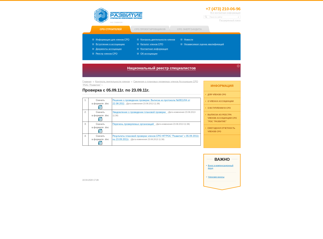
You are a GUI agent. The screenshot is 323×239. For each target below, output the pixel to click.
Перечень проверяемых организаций (134, 124)
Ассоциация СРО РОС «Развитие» (118, 15)
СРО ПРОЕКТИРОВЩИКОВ (150, 29)
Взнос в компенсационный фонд (220, 166)
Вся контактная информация (225, 12)
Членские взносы (216, 177)
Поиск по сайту (215, 17)
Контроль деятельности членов (112, 81)
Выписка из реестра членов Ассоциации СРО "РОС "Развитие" (222, 118)
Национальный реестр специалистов (161, 68)
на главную (116, 22)
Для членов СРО (217, 94)
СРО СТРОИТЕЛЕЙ (111, 29)
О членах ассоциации (221, 101)
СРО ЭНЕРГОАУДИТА (189, 29)
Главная (87, 81)
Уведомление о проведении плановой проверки (140, 112)
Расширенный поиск (230, 20)
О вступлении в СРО (219, 108)
